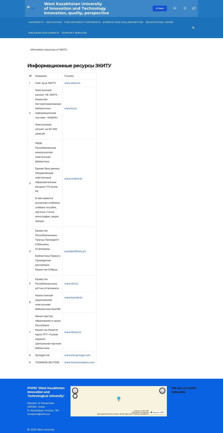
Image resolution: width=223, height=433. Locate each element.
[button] (193, 8)
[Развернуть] (162, 390)
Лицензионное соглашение (140, 412)
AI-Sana (160, 8)
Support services (74, 32)
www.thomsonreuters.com (79, 362)
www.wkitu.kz (72, 83)
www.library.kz (72, 332)
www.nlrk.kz (71, 283)
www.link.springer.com (77, 355)
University (36, 22)
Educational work (159, 22)
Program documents (44, 32)
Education (54, 22)
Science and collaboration (123, 22)
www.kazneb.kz (73, 297)
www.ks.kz (70, 108)
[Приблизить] (75, 391)
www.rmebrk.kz (73, 178)
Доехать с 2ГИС (158, 412)
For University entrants (82, 22)
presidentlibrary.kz (75, 251)
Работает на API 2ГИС (141, 411)
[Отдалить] (75, 396)
